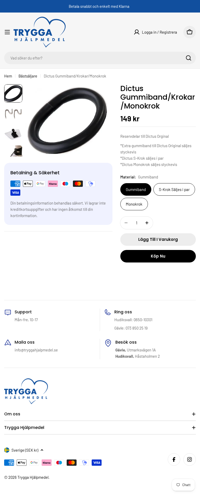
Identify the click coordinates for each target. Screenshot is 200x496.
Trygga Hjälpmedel (32, 477)
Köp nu (158, 256)
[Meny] (7, 32)
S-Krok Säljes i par (174, 189)
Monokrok (134, 204)
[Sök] (188, 58)
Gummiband (136, 189)
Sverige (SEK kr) (24, 450)
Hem (8, 76)
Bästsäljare (27, 76)
